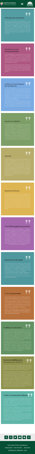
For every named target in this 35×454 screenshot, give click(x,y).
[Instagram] (11, 437)
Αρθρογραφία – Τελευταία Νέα (13, 447)
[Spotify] (24, 437)
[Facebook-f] (6, 437)
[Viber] (29, 437)
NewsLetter (27, 447)
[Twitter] (15, 437)
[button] (22, 4)
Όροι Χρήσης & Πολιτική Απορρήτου (17, 445)
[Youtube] (20, 437)
